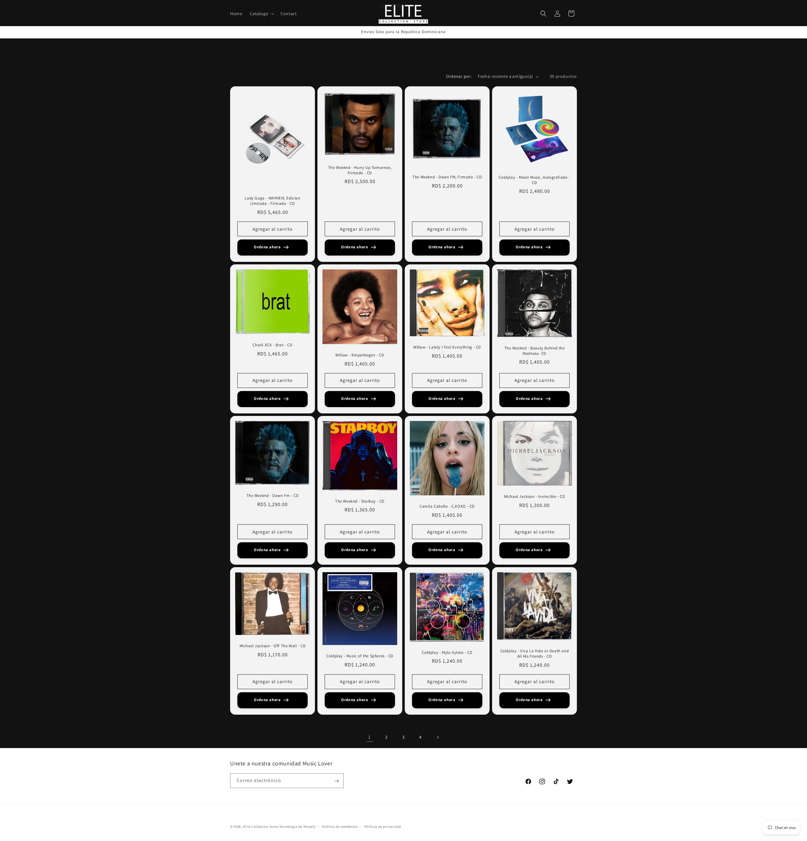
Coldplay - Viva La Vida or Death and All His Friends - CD (534, 653)
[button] (261, 13)
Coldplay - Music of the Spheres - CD (359, 656)
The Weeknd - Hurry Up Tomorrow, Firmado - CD (360, 170)
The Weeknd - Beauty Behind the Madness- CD (534, 351)
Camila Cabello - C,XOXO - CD (447, 506)
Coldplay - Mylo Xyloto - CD (447, 652)
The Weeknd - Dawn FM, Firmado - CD (447, 177)
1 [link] (369, 737)
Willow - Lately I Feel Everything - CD (447, 347)
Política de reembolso (340, 826)
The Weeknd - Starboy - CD (360, 501)
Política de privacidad (382, 826)
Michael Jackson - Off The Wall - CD (273, 645)
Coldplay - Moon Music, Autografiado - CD (534, 180)
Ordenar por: (459, 76)
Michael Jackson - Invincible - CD (534, 496)
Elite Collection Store (260, 826)
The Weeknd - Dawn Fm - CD (273, 495)
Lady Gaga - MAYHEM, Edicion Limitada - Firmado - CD (272, 201)
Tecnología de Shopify (297, 826)
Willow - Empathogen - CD (359, 355)
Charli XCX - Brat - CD (272, 345)
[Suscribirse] (336, 781)
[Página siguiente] (437, 737)
